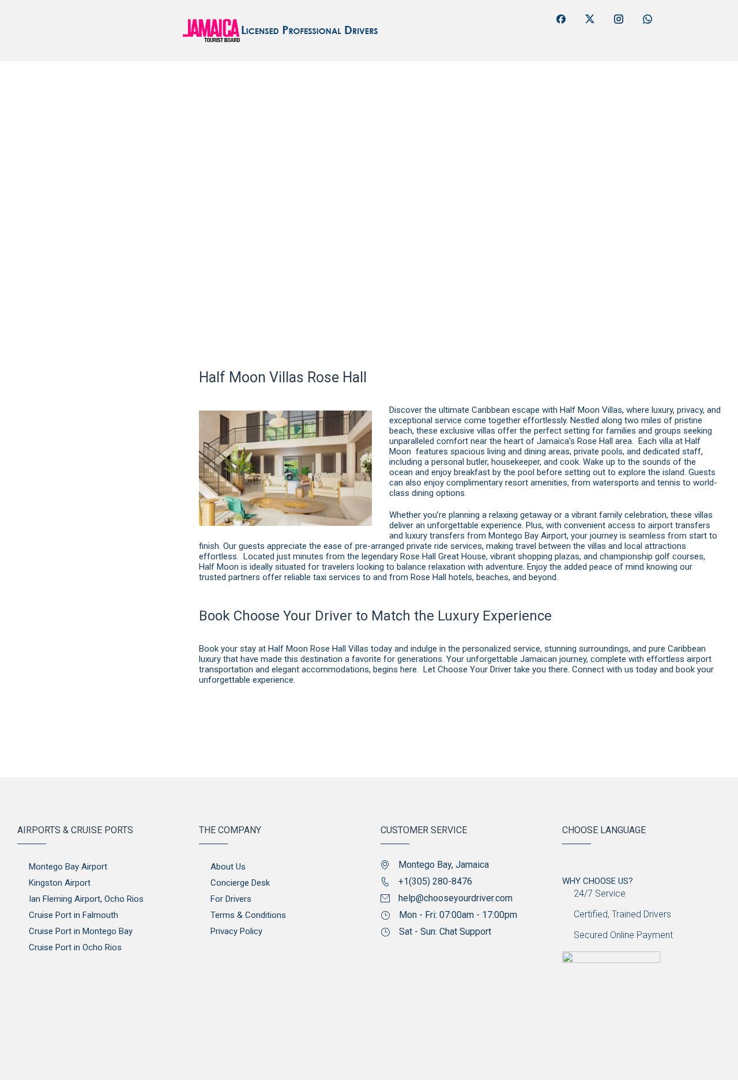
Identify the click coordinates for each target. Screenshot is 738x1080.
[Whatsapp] (647, 19)
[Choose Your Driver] (85, 93)
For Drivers (230, 899)
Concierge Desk (240, 883)
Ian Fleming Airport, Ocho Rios (86, 899)
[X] (589, 19)
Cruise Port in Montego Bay (81, 931)
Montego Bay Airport (68, 866)
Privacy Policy (236, 931)
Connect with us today (614, 669)
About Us (228, 866)
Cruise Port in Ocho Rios (75, 947)
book (685, 669)
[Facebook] (561, 19)
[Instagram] (618, 19)
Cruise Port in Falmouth (73, 915)
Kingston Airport (60, 883)
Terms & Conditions (248, 915)
